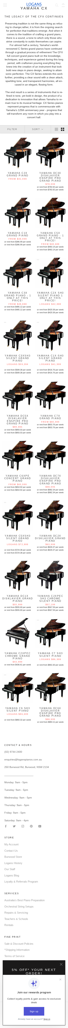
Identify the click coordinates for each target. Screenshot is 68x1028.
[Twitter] (14, 826)
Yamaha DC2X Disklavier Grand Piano (50, 538)
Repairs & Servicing (16, 912)
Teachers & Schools (16, 918)
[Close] (61, 964)
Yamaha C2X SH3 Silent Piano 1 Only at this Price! (50, 296)
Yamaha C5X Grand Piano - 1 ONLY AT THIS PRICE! (50, 237)
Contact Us (11, 850)
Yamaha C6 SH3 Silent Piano (17, 709)
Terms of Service (14, 956)
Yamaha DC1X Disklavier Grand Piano (17, 599)
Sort (36, 129)
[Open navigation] (5, 4)
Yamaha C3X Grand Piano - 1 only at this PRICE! (17, 296)
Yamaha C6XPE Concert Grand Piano (17, 478)
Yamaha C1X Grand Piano (17, 234)
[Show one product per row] (56, 129)
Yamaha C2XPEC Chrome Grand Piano (18, 656)
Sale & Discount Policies (18, 943)
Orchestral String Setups (19, 906)
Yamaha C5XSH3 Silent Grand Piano (17, 538)
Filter (12, 129)
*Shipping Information (17, 949)
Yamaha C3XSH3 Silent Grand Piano (17, 358)
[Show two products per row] (62, 129)
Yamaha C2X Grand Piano (17, 174)
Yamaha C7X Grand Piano (50, 417)
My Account (11, 844)
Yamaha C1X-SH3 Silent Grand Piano (50, 358)
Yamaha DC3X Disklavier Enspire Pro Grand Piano (50, 177)
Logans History (13, 863)
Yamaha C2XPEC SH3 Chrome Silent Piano (50, 599)
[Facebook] (5, 826)
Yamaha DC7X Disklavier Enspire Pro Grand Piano (50, 479)
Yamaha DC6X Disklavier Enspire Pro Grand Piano (50, 712)
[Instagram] (22, 826)
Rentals (8, 925)
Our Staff (9, 869)
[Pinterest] (31, 826)
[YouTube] (39, 826)
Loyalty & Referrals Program (21, 881)
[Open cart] (63, 5)
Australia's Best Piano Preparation (24, 900)
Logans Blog (11, 875)
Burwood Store (13, 856)
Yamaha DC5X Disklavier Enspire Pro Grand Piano (18, 420)
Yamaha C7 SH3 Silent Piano (50, 654)
